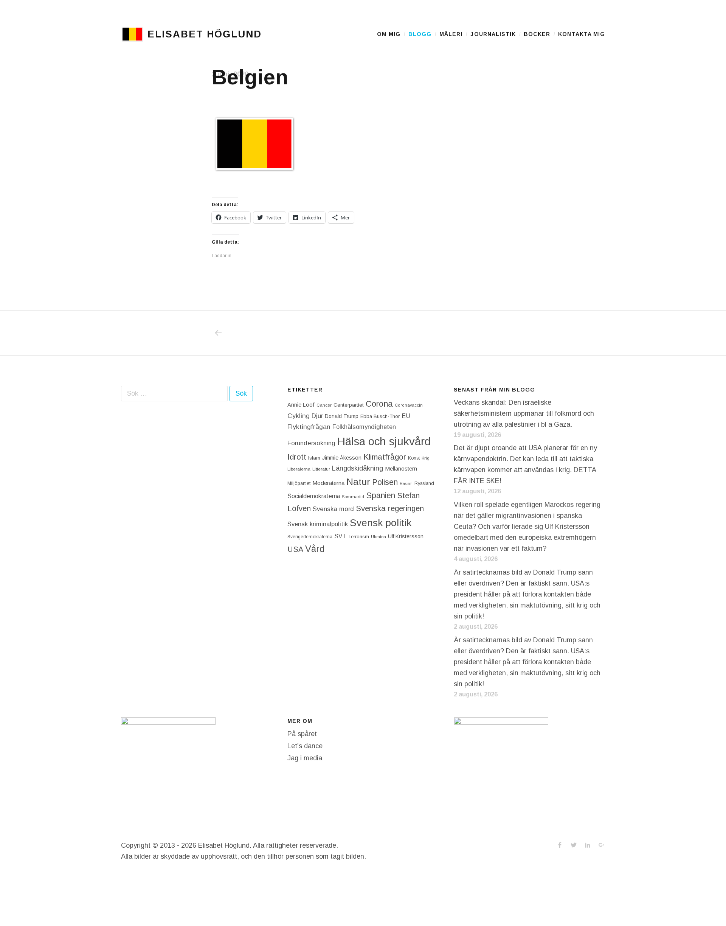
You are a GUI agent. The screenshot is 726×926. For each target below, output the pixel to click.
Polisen (385, 482)
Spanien (380, 495)
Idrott (296, 456)
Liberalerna (298, 469)
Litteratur (321, 469)
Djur (317, 415)
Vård (315, 549)
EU (406, 415)
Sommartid (353, 496)
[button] (132, 34)
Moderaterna (328, 483)
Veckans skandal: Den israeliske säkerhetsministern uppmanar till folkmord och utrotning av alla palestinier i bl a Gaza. (524, 413)
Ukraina (378, 536)
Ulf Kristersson (406, 536)
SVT (340, 536)
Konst (414, 458)
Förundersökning (311, 443)
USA (295, 549)
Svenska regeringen (390, 508)
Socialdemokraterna (313, 496)
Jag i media (304, 758)
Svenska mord (333, 509)
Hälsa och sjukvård (384, 441)
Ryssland (424, 483)
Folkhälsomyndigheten (364, 426)
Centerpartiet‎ (349, 405)
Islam (314, 458)
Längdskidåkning (357, 468)
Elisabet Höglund (204, 34)
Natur (358, 482)
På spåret (302, 734)
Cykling (298, 415)
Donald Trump (341, 416)
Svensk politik (380, 522)
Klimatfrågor (384, 456)
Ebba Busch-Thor (380, 416)
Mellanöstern (401, 468)
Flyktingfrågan (308, 426)
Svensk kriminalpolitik (317, 523)
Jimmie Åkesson (341, 458)
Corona (379, 404)
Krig (426, 458)
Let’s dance (305, 746)
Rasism (406, 483)
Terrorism (358, 536)
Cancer (324, 404)
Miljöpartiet (298, 483)
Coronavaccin (409, 405)
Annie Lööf (301, 405)
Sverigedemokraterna (309, 536)
